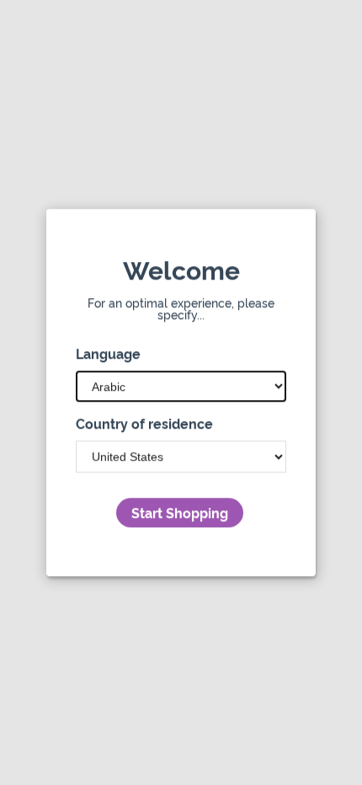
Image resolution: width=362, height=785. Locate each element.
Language (108, 353)
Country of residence (144, 423)
